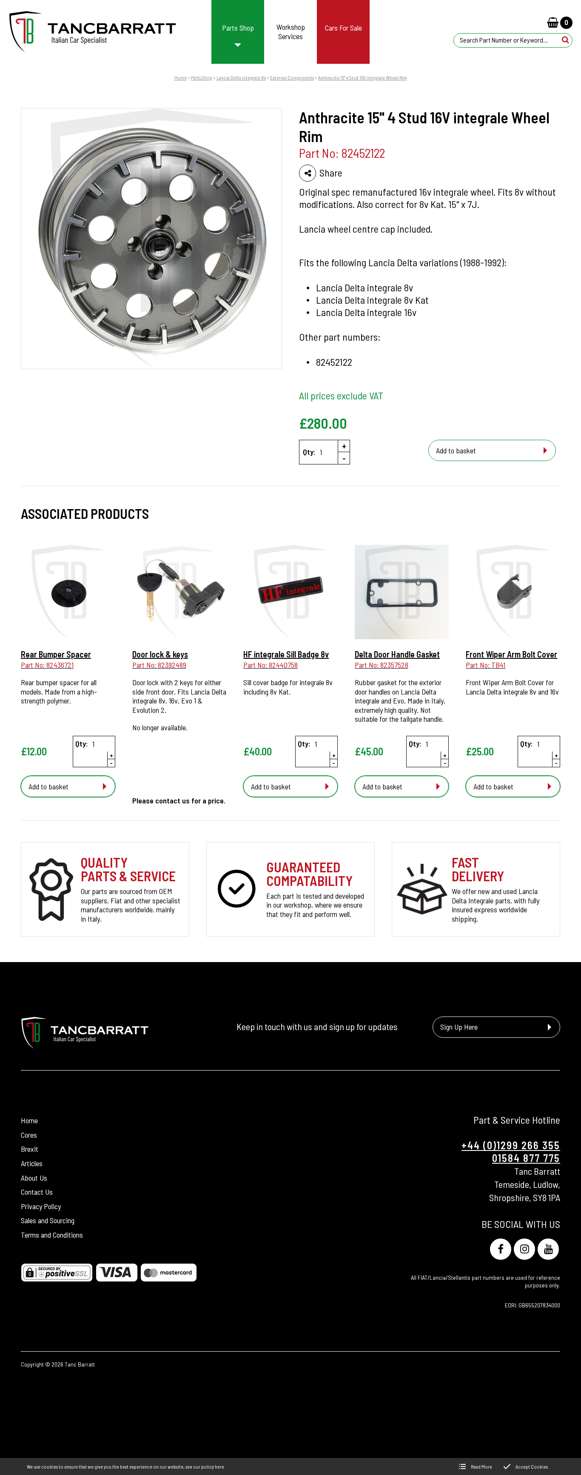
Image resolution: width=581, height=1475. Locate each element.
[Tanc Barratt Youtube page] (548, 1249)
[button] (566, 40)
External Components (292, 77)
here (219, 1466)
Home (180, 77)
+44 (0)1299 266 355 (510, 1145)
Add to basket (456, 450)
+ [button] (344, 446)
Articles (32, 1162)
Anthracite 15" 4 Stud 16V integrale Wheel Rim (362, 77)
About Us (34, 1177)
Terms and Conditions (52, 1234)
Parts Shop (201, 77)
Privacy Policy (41, 1205)
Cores (29, 1134)
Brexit (29, 1148)
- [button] (344, 458)
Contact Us (37, 1191)
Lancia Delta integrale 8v (241, 77)
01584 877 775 (526, 1158)
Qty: (309, 451)
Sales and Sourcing (47, 1220)
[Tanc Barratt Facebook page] (501, 1249)
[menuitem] (238, 32)
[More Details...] (68, 593)
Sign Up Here (459, 1027)
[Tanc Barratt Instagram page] (524, 1249)
